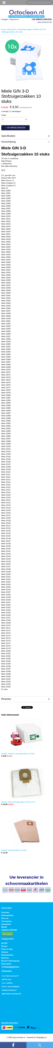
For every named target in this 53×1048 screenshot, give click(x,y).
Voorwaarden (6, 921)
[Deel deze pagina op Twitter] (39, 1045)
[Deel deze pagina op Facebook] (13, 1045)
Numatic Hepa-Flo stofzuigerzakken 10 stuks (18, 754)
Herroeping (7, 934)
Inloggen (4, 19)
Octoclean (5, 912)
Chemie (4, 946)
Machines (12, 29)
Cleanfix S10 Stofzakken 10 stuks (14, 850)
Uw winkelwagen (42, 19)
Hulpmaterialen (7, 955)
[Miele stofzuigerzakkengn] (26, 61)
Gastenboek (6, 924)
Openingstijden (7, 915)
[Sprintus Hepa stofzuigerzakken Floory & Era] (26, 782)
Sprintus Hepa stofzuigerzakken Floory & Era (18, 802)
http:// (4, 994)
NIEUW (4, 927)
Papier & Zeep (6, 949)
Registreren (14, 19)
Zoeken (49, 3)
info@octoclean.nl (9, 990)
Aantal (3, 115)
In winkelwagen (16, 128)
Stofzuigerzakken (25, 29)
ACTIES (4, 943)
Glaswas (4, 952)
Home (3, 29)
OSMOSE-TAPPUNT (9, 930)
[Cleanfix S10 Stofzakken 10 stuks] (26, 830)
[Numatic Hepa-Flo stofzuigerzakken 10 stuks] (26, 734)
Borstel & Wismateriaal (10, 961)
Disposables (6, 964)
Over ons (4, 918)
